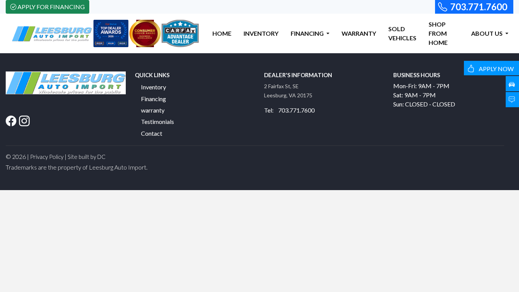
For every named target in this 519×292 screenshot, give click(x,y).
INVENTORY (261, 33)
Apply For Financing (51, 6)
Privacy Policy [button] (46, 156)
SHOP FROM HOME (438, 33)
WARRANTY (359, 33)
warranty (153, 110)
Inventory (153, 86)
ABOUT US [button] (487, 33)
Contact (151, 133)
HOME (221, 33)
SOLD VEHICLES (402, 33)
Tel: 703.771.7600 (289, 110)
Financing (153, 98)
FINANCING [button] (308, 33)
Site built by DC (87, 156)
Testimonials (157, 121)
